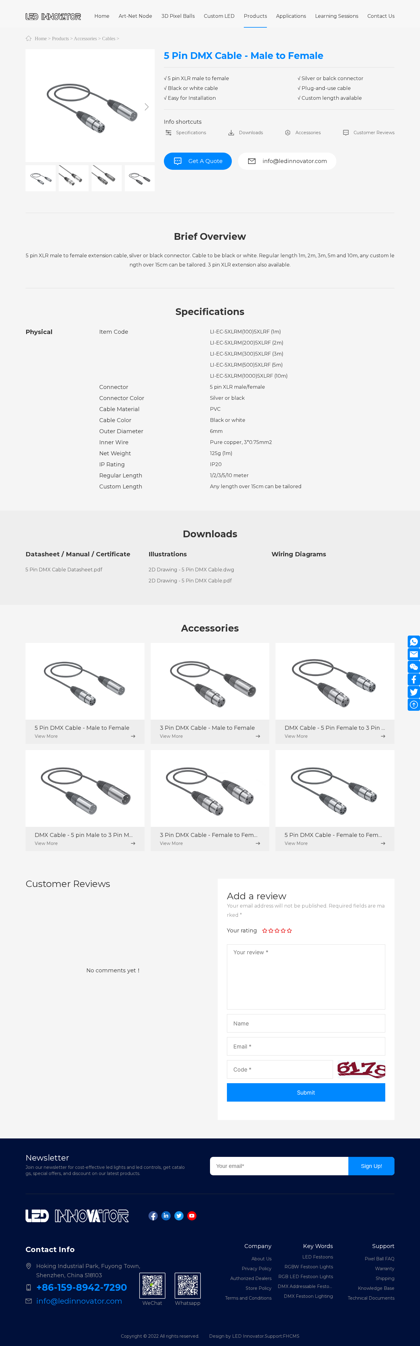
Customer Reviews (374, 132)
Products (60, 38)
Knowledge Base (376, 1288)
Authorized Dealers (250, 1278)
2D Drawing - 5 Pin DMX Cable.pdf (190, 581)
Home (41, 38)
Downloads (251, 132)
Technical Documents (371, 1298)
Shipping (385, 1278)
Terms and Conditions (248, 1298)
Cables (108, 38)
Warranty (384, 1268)
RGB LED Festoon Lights (305, 1271)
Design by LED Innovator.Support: (246, 1336)
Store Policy (258, 1288)
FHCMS (291, 1336)
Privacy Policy (256, 1268)
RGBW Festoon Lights (308, 1261)
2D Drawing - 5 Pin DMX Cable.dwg (191, 570)
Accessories (85, 38)
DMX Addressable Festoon (305, 1281)
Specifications (191, 132)
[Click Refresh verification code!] (361, 1069)
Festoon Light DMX (312, 1300)
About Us (261, 1259)
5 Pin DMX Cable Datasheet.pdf (64, 570)
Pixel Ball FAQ (379, 1259)
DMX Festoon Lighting (308, 1290)
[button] (147, 107)
